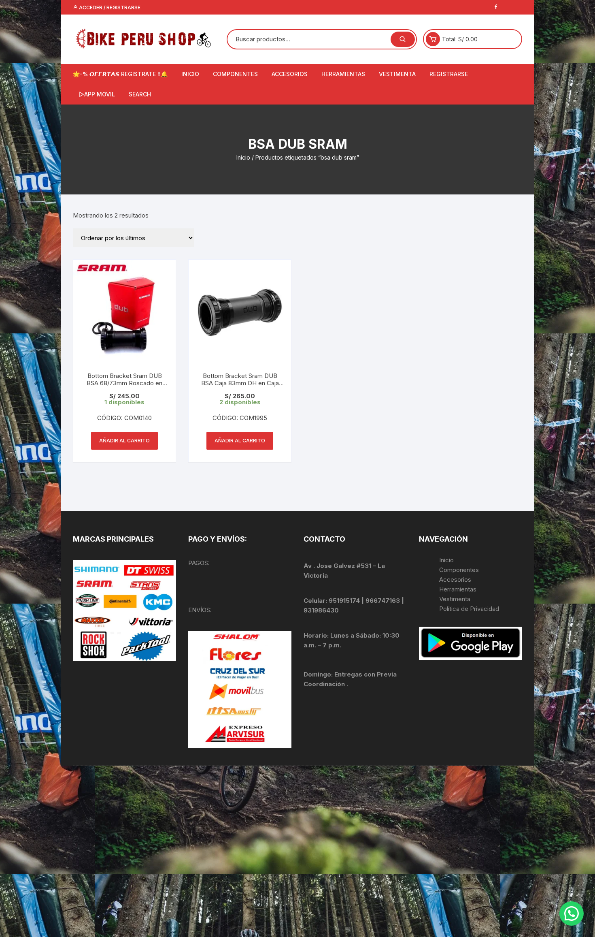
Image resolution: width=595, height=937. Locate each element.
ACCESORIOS (290, 73)
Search (140, 94)
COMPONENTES (235, 73)
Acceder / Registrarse (109, 7)
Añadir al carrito (124, 441)
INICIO (190, 73)
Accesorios (455, 579)
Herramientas (458, 589)
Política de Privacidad (469, 609)
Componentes (459, 570)
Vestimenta (454, 599)
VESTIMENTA (397, 73)
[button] (571, 913)
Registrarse (448, 73)
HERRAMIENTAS (343, 73)
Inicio (243, 157)
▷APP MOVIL (97, 94)
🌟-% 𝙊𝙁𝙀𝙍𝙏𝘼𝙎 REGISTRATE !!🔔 (120, 73)
